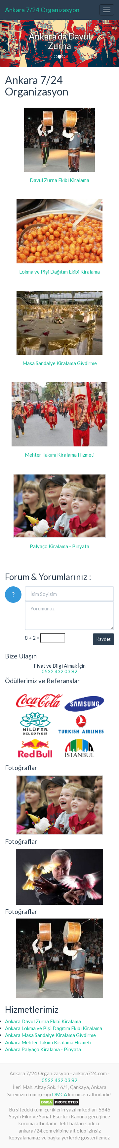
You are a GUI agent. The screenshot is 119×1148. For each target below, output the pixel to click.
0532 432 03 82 (59, 671)
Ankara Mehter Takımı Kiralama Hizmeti (48, 1042)
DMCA (59, 1094)
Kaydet (103, 639)
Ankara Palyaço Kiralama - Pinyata (43, 1049)
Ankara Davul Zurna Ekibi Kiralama (43, 1021)
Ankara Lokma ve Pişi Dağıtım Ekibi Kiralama (53, 1028)
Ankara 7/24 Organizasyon (42, 9)
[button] (9, 43)
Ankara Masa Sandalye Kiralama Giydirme (50, 1035)
